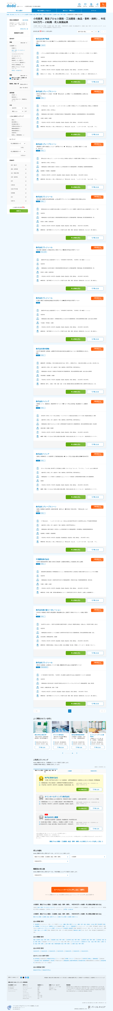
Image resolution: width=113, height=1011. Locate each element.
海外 (38, 998)
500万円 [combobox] (14, 108)
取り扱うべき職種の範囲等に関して (70, 977)
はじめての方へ (11, 986)
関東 (38, 989)
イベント (93, 10)
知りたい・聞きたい (69, 10)
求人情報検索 (11, 988)
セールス (24, 991)
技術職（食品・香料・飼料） (36, 14)
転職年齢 (92, 989)
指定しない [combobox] (15, 111)
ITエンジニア (25, 986)
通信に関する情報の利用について (56, 977)
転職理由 (87, 989)
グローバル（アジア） (27, 996)
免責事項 (93, 977)
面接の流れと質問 (80, 988)
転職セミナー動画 (52, 989)
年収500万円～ (38, 861)
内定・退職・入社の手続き (90, 988)
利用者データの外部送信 (84, 977)
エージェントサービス (12, 989)
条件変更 (25, 20)
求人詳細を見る (75, 82)
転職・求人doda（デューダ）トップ (15, 14)
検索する (18, 211)
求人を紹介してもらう (44, 10)
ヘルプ (103, 977)
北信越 (39, 992)
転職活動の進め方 (70, 986)
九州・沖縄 (40, 996)
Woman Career (26, 998)
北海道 (39, 986)
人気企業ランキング (71, 989)
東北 (38, 988)
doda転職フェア (52, 988)
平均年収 (78, 989)
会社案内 (84, 1002)
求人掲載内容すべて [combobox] (16, 143)
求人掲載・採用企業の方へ (99, 1002)
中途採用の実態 (98, 989)
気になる (96, 82)
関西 (38, 994)
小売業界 (26, 14)
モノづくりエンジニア (27, 988)
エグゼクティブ (26, 995)
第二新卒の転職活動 (100, 988)
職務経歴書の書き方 (86, 986)
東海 (38, 991)
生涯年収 (83, 989)
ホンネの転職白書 (79, 991)
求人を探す (19, 10)
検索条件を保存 (18, 33)
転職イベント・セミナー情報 (55, 986)
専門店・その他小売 (16, 70)
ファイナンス (25, 992)
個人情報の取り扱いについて (19, 1007)
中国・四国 (40, 995)
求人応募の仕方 (72, 988)
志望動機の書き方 (94, 986)
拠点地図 (90, 1002)
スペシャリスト (26, 994)
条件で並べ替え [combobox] (82, 31)
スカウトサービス (11, 991)
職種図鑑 (85, 991)
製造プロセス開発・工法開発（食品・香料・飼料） (55, 14)
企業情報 (90, 991)
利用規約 (46, 977)
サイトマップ (98, 977)
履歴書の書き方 (78, 986)
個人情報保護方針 (16, 1009)
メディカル (25, 989)
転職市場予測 (72, 991)
